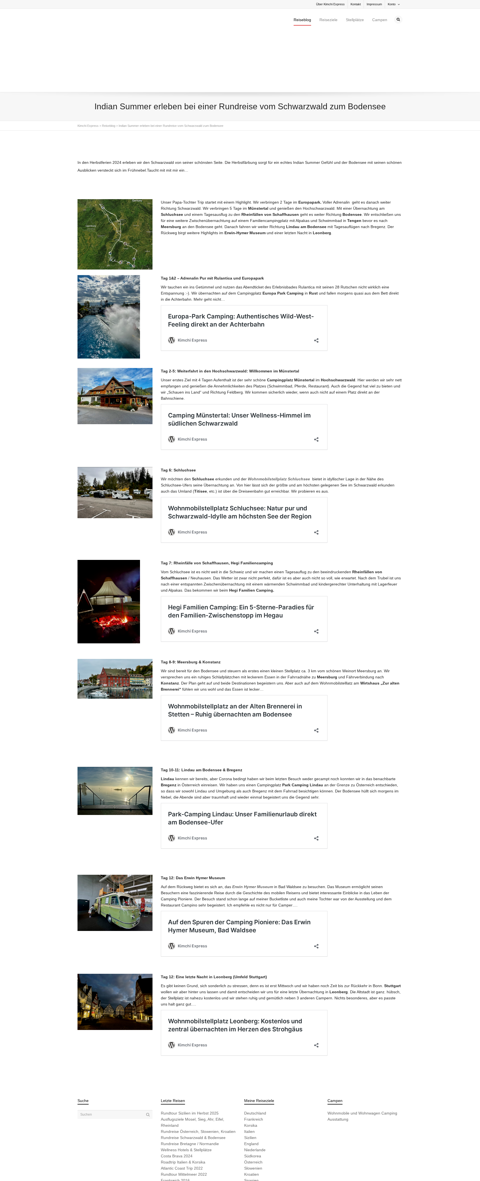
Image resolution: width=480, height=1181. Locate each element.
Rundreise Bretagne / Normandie (190, 1085)
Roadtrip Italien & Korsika (183, 1103)
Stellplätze (355, 20)
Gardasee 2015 (174, 1127)
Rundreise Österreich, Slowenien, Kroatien (198, 1072)
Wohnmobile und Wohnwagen (354, 1054)
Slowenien (253, 1109)
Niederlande (255, 1091)
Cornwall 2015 (173, 1133)
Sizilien (250, 1078)
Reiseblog (302, 20)
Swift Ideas (119, 1167)
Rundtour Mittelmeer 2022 (184, 1115)
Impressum (374, 4)
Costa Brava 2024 (176, 1097)
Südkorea (252, 1097)
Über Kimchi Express (330, 4)
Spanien (251, 1121)
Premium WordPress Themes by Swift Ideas (195, 1167)
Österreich (253, 1103)
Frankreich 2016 (175, 1121)
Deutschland (255, 1054)
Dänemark (253, 1133)
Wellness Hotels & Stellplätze (186, 1091)
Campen (379, 20)
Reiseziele (328, 20)
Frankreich (253, 1060)
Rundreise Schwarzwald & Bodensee (193, 1078)
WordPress (154, 1167)
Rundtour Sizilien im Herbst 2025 (190, 1054)
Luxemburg (254, 1127)
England (251, 1085)
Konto (392, 4)
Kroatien (251, 1115)
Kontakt (356, 4)
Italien (249, 1072)
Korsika (250, 1066)
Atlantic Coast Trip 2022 (182, 1109)
